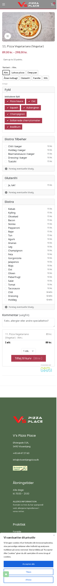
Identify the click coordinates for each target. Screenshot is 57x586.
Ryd (5, 84)
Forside (17, 531)
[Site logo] (28, 4)
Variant (6, 67)
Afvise (28, 579)
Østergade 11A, (21, 442)
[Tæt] (54, 535)
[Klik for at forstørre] (7, 36)
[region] (28, 559)
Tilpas (28, 572)
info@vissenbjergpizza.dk (26, 459)
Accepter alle (29, 564)
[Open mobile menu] (4, 4)
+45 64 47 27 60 (21, 453)
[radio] (6, 72)
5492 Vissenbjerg (22, 446)
